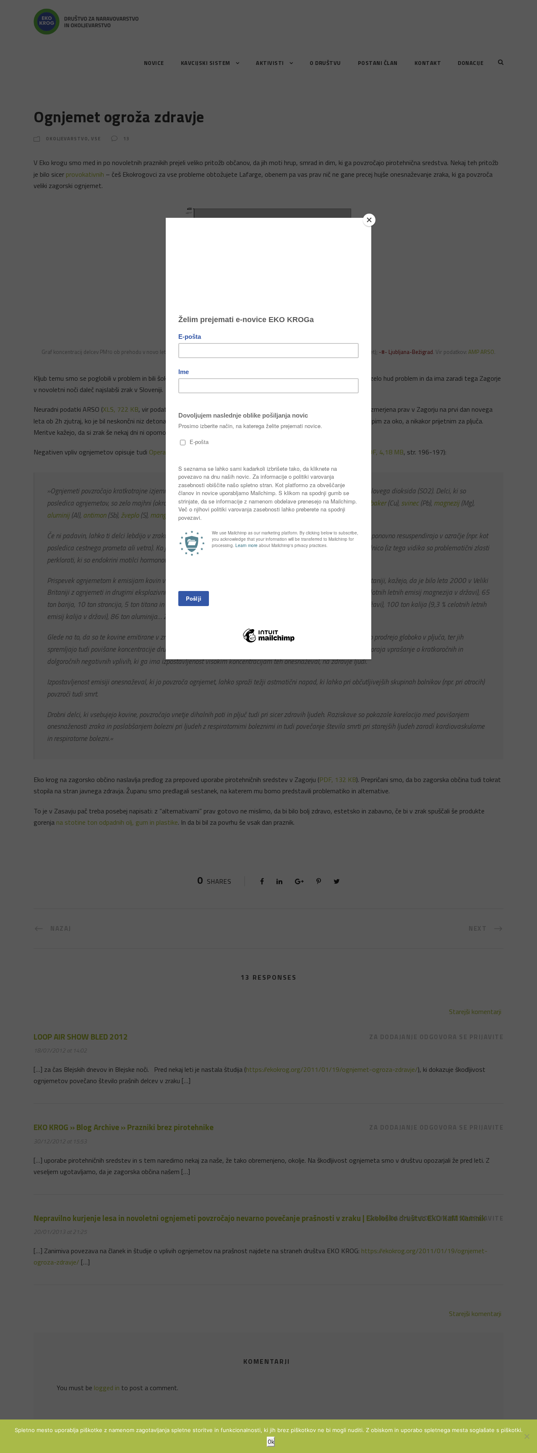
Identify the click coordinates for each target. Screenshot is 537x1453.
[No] (526, 1436)
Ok (271, 1442)
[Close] (369, 220)
